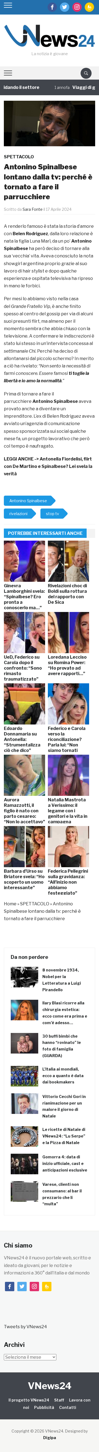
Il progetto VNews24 (29, 1400)
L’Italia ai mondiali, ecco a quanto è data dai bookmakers (63, 1076)
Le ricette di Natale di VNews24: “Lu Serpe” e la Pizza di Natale (63, 1136)
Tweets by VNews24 (25, 1326)
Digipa (49, 1437)
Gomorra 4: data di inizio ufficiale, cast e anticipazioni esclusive (64, 1163)
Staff (59, 1400)
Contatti (67, 1407)
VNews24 (50, 1385)
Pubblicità (44, 1407)
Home (10, 903)
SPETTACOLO (19, 156)
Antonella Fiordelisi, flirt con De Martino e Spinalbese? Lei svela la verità (48, 466)
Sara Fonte (33, 209)
